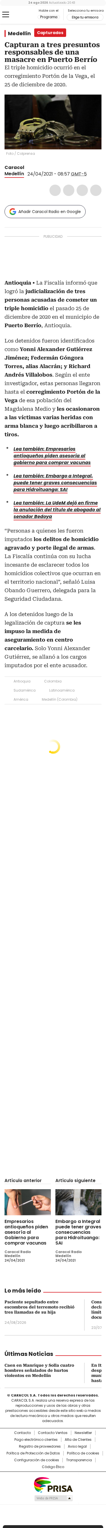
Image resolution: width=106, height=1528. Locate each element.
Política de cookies (83, 1453)
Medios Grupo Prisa (53, 1498)
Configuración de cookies (36, 1460)
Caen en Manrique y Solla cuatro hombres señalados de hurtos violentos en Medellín (39, 1370)
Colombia (53, 681)
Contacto (22, 1433)
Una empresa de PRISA (53, 1484)
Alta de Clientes (78, 1439)
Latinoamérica (62, 690)
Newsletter (83, 1433)
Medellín (19, 33)
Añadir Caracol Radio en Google (49, 211)
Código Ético (53, 1467)
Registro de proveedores (40, 1446)
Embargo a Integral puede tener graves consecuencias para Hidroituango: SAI (78, 1232)
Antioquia (22, 681)
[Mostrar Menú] (5, 14)
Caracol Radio (28, 14)
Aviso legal (77, 1446)
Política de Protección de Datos (33, 1453)
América (21, 699)
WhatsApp (95, 190)
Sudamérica (25, 690)
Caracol (14, 167)
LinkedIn (82, 190)
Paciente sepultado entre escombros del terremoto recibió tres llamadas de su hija (39, 1307)
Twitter (68, 190)
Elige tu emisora (85, 17)
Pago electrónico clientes (36, 1439)
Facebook (55, 190)
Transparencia (79, 1460)
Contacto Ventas (53, 1433)
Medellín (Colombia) (59, 699)
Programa (48, 17)
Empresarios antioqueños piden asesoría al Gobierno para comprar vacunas (26, 1232)
